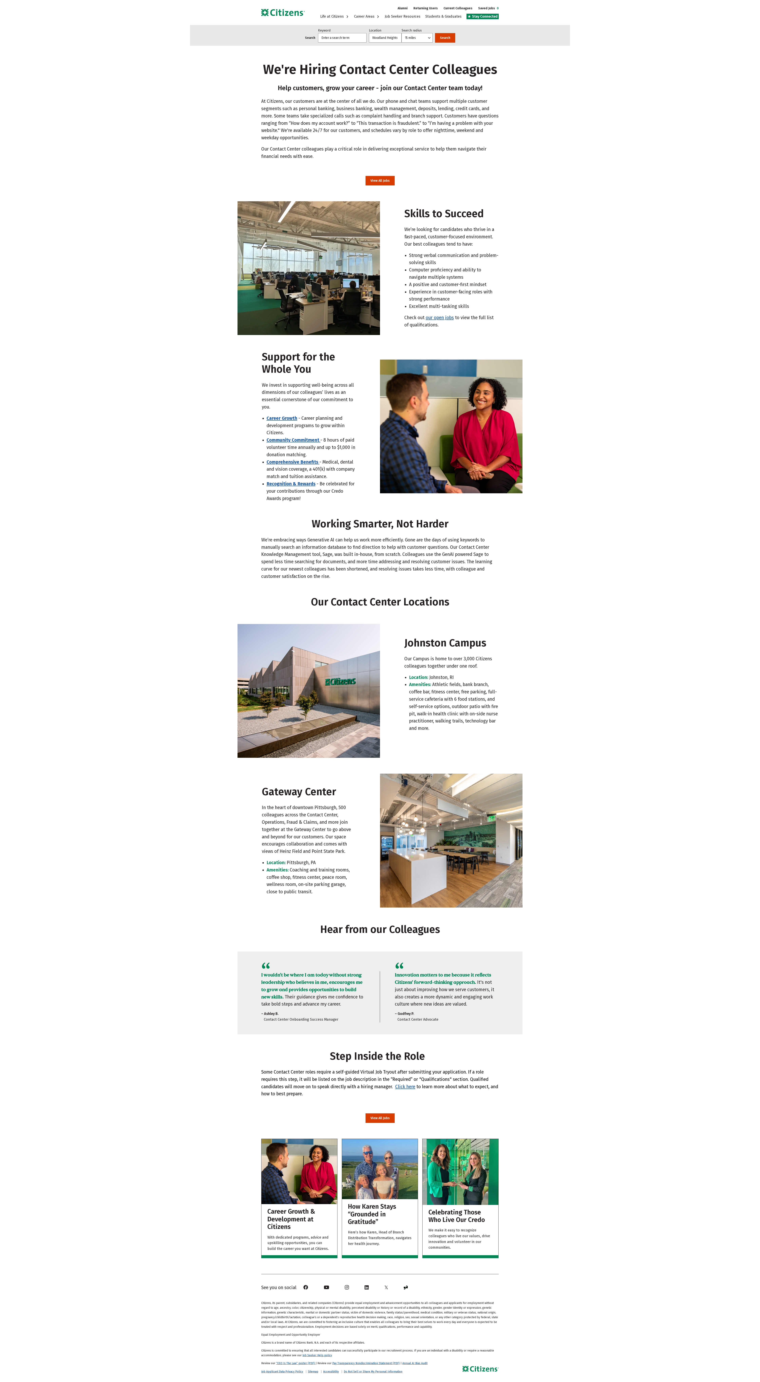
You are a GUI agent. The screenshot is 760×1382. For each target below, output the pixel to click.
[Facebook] (305, 1287)
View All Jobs (382, 180)
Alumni (403, 8)
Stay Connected (484, 16)
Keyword (324, 30)
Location (375, 30)
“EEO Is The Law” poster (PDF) (295, 1363)
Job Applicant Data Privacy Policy (282, 1371)
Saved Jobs (488, 8)
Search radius (412, 30)
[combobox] (385, 38)
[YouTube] (326, 1287)
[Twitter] (386, 1287)
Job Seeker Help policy (317, 1355)
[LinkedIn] (367, 1287)
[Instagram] (347, 1287)
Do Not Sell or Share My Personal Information (373, 1371)
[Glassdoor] (406, 1287)
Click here (405, 1086)
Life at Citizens (332, 16)
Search (445, 38)
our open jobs (440, 317)
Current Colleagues (458, 8)
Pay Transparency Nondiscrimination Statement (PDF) (366, 1363)
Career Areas (364, 16)
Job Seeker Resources (402, 16)
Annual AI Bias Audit (415, 1363)
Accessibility (331, 1371)
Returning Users (425, 8)
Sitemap (313, 1371)
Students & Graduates (443, 16)
